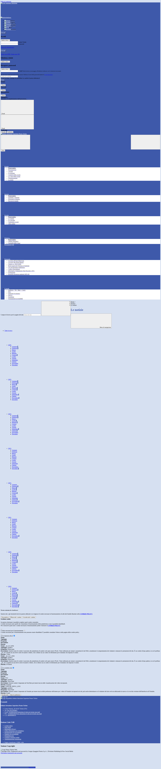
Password (21, 44)
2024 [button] (10, 414)
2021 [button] (10, 517)
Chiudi (3, 85)
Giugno (15, 355)
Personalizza (4, 617)
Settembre (15, 360)
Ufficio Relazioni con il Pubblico (14, 731)
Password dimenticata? (7, 47)
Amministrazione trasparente (12, 739)
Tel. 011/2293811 (12, 710)
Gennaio (15, 346)
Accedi (3, 32)
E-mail (20, 71)
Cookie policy (8, 726)
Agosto (14, 358)
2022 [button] (10, 483)
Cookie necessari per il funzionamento (12, 630)
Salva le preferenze (15, 695)
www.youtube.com (6, 668)
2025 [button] (10, 379)
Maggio (14, 353)
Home (72, 302)
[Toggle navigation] (15, 142)
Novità (73, 303)
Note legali (7, 727)
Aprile (14, 351)
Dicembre (15, 365)
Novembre (15, 363)
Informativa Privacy (10, 729)
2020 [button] (10, 552)
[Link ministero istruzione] (9, 3)
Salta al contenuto (6, 1)
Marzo (14, 350)
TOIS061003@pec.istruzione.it (25, 714)
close (2, 150)
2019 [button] (10, 586)
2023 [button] (10, 448)
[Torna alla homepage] (80, 134)
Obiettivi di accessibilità (11, 734)
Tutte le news (8, 330)
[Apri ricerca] (145, 142)
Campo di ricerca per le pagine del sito (12, 315)
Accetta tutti (29, 617)
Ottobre (14, 362)
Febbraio (15, 348)
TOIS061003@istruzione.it (24, 712)
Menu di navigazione (105, 327)
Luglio (14, 357)
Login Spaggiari (48, 74)
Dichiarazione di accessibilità (13, 732)
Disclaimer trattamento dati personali (11, 753)
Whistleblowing (9, 736)
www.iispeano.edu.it (7, 636)
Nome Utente (22, 42)
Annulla (3, 132)
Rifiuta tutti (15, 617)
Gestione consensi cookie (11, 737)
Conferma (10, 132)
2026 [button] (10, 345)
